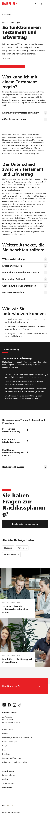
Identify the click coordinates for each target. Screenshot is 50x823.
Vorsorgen (22, 548)
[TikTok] (20, 705)
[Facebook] (9, 705)
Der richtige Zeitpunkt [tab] (14, 279)
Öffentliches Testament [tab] (14, 119)
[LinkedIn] (4, 705)
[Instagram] (14, 705)
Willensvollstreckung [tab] (13, 259)
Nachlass (8, 548)
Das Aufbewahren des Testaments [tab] (20, 272)
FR (8, 805)
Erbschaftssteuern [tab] (12, 265)
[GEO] (39, 686)
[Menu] (46, 3)
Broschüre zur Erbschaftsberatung (11, 430)
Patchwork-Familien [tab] (13, 292)
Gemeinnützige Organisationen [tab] (19, 285)
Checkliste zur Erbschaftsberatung (11, 440)
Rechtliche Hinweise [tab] (13, 467)
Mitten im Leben (11, 555)
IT (12, 805)
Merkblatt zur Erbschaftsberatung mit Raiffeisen (12, 452)
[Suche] (41, 3)
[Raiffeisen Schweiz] (10, 3)
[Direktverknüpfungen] (36, 3)
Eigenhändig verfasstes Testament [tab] (20, 112)
